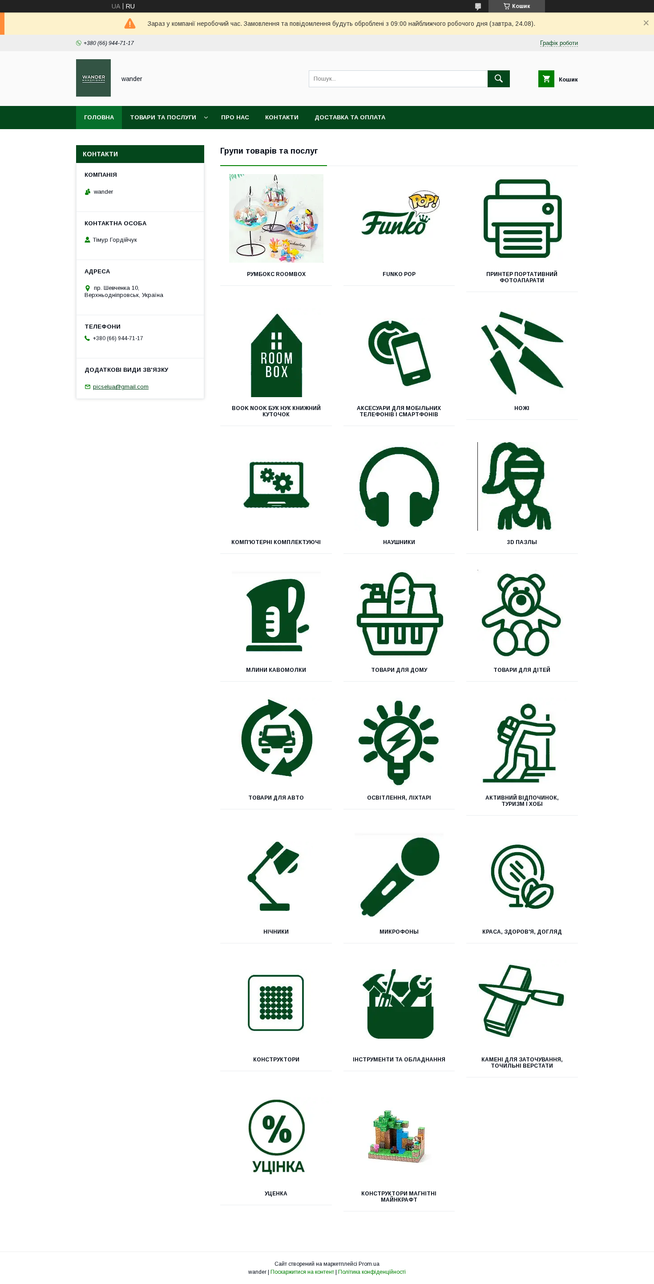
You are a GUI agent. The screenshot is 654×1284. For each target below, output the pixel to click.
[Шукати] (499, 78)
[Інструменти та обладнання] (399, 1003)
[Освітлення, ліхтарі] (399, 742)
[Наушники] (399, 486)
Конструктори (276, 1059)
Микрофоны (399, 932)
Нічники (276, 932)
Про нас (235, 117)
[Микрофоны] (399, 876)
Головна (99, 117)
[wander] (93, 94)
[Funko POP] (399, 218)
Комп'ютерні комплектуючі (276, 542)
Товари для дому (399, 670)
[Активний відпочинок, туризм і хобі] (522, 742)
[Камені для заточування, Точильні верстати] (522, 1003)
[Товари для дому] (399, 614)
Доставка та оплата (350, 117)
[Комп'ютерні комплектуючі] (276, 486)
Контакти (282, 117)
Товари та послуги (163, 117)
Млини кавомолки (276, 670)
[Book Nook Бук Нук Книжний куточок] (276, 352)
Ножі (521, 408)
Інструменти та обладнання (399, 1059)
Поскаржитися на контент (302, 1272)
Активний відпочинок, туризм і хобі (522, 801)
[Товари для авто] (276, 742)
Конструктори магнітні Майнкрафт (398, 1197)
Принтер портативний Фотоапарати (521, 277)
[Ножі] (522, 352)
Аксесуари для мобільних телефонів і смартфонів (399, 411)
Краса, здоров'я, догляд (522, 932)
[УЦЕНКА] (276, 1137)
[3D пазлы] (522, 486)
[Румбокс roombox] (276, 218)
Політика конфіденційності (372, 1272)
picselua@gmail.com (121, 386)
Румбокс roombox (276, 274)
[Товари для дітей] (522, 614)
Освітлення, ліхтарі (399, 798)
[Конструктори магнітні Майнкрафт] (399, 1137)
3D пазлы (522, 542)
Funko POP (399, 274)
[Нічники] (276, 876)
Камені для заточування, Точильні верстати (522, 1062)
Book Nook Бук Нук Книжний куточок (276, 411)
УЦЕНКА (276, 1194)
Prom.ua (369, 1264)
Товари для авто (276, 798)
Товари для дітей (521, 670)
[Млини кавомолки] (276, 614)
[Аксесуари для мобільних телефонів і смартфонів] (399, 352)
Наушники (399, 542)
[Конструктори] (276, 1003)
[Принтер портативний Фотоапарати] (522, 218)
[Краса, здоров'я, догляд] (522, 876)
